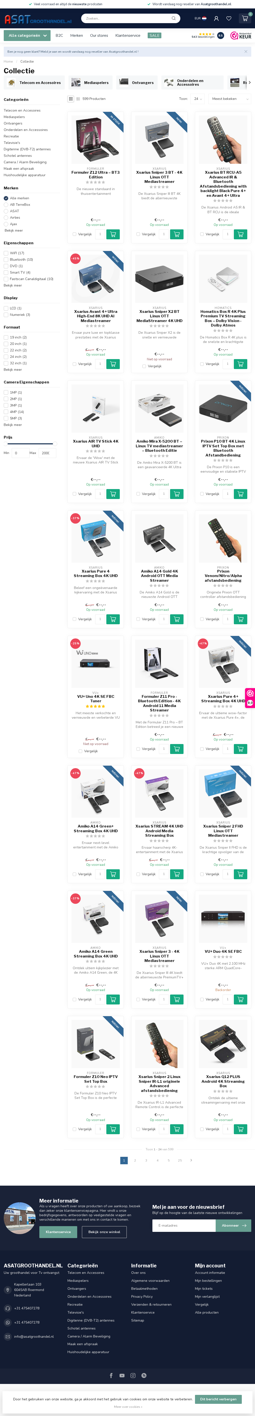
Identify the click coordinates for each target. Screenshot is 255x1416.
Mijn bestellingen (208, 1280)
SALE (154, 35)
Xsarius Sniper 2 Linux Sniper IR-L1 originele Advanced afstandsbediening (159, 1084)
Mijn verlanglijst (207, 1296)
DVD (16, 266)
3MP (16, 405)
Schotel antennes (18, 155)
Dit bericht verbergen (218, 1399)
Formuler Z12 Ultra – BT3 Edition (95, 174)
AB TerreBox (20, 205)
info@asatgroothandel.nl (34, 1336)
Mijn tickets (204, 1288)
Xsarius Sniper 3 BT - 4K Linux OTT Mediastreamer (159, 177)
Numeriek (20, 315)
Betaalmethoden (144, 1288)
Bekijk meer (13, 230)
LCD (15, 308)
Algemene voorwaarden (150, 1280)
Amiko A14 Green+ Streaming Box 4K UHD (96, 828)
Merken (76, 35)
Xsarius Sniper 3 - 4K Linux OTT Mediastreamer (159, 956)
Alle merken (19, 198)
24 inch (18, 357)
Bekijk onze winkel (104, 1232)
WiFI (17, 253)
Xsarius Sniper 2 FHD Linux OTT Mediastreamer (223, 831)
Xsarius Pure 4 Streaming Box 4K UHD (96, 573)
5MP (16, 418)
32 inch (18, 363)
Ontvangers (13, 123)
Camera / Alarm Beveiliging (25, 162)
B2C (59, 35)
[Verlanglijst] (228, 18)
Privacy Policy (142, 1296)
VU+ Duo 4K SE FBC (223, 951)
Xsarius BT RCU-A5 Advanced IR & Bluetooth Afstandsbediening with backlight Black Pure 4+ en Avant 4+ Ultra (223, 184)
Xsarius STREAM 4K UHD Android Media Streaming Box (159, 831)
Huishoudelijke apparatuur (25, 175)
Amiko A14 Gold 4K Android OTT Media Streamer (159, 576)
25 (180, 1160)
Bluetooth (21, 259)
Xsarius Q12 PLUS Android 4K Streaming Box (223, 1081)
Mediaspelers (14, 117)
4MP (17, 412)
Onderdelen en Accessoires (26, 129)
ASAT (14, 211)
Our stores (99, 35)
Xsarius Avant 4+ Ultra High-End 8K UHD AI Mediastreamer (95, 316)
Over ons (138, 1272)
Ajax (13, 224)
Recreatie (11, 136)
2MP (16, 399)
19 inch (18, 337)
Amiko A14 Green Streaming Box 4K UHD (96, 953)
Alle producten (207, 1312)
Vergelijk (85, 234)
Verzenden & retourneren (151, 1304)
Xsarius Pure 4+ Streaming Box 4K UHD (223, 698)
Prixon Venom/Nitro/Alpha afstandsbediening (223, 576)
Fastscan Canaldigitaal (31, 279)
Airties (15, 217)
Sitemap (137, 1320)
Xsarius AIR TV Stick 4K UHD (96, 443)
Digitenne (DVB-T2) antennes (27, 149)
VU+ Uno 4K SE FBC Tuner (95, 698)
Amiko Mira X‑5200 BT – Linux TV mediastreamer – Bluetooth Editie (159, 446)
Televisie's (12, 142)
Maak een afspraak (19, 168)
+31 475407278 (26, 1308)
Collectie (27, 61)
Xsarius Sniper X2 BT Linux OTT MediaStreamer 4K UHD (159, 316)
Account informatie (210, 1272)
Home (8, 61)
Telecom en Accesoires (22, 110)
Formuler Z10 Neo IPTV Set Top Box (96, 1079)
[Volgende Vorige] (191, 1160)
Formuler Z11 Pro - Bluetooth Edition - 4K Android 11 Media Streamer (159, 703)
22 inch (18, 350)
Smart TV (20, 272)
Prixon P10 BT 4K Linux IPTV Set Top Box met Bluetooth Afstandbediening (223, 448)
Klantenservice (127, 35)
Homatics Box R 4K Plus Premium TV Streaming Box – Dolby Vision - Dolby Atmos (223, 318)
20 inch (18, 344)
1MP (16, 392)
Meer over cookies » (128, 1407)
